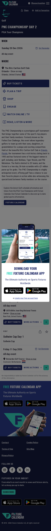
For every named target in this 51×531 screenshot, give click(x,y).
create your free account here (26, 298)
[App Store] (13, 291)
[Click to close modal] (46, 232)
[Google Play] (36, 291)
